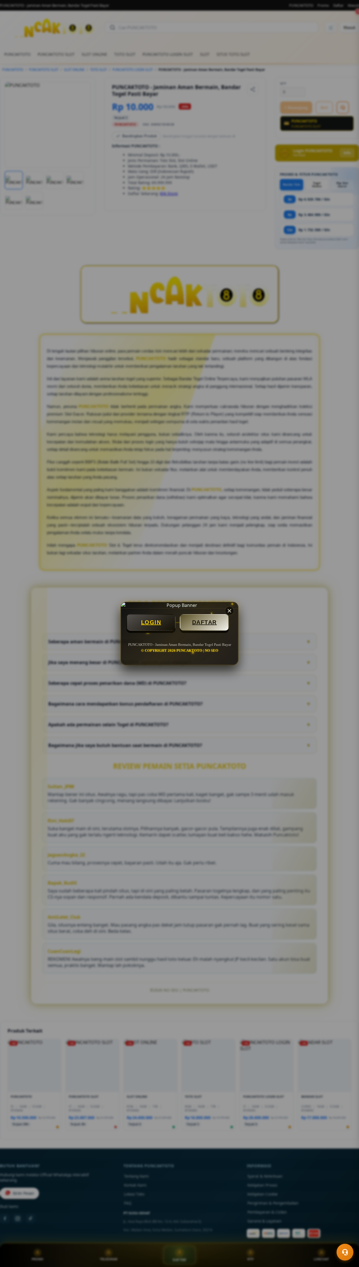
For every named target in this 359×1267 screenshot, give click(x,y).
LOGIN (151, 622)
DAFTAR (204, 622)
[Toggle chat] (345, 1252)
